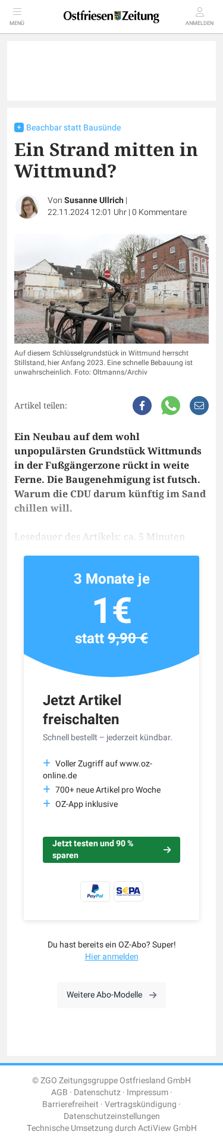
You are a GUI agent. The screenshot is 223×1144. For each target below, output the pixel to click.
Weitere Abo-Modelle (104, 995)
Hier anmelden (112, 956)
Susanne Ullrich (94, 200)
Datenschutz (97, 1092)
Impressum (147, 1092)
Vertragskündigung (141, 1104)
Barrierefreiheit (70, 1104)
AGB (59, 1092)
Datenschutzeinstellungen (112, 1116)
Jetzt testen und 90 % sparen (92, 849)
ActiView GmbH (167, 1128)
